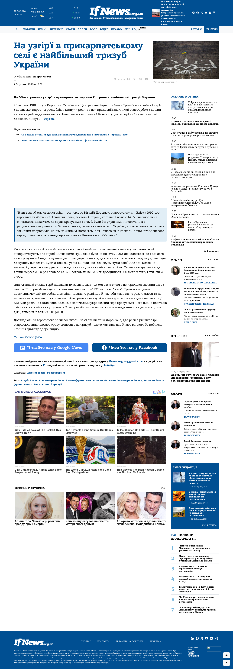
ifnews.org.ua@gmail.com (126, 361)
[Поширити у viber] (140, 79)
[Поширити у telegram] (146, 79)
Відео (104, 29)
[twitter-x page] (202, 13)
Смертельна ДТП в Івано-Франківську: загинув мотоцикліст (193, 568)
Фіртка (48, 119)
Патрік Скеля (42, 76)
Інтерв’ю (56, 29)
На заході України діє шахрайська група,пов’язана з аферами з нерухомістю (74, 134)
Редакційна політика (129, 641)
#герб (25, 380)
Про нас (86, 641)
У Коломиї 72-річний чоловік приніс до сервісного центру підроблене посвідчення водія (193, 175)
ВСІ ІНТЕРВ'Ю (211, 335)
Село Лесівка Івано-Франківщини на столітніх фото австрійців (63, 140)
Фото (93, 29)
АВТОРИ (196, 29)
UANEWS (212, 29)
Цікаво (116, 29)
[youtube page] (206, 13)
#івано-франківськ (52, 380)
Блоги (82, 29)
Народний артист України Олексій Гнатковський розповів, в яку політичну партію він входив (195, 377)
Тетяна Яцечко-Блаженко (200, 283)
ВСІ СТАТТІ (213, 259)
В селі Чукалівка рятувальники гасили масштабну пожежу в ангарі (200, 226)
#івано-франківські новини (84, 380)
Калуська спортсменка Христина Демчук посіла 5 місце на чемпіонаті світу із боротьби (194, 189)
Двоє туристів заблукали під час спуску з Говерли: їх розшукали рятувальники (194, 134)
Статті (70, 29)
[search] (17, 29)
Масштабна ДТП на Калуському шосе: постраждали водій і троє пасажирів (196, 589)
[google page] (193, 13)
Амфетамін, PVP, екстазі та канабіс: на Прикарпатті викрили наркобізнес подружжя (195, 242)
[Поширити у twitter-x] (134, 79)
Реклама (155, 641)
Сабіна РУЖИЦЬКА (28, 337)
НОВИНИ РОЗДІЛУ (209, 525)
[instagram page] (214, 13)
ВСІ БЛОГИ (213, 394)
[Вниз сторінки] (226, 663)
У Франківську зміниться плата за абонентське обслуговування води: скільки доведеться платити (202, 107)
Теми (41, 29)
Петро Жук (190, 322)
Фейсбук (109, 365)
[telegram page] (210, 13)
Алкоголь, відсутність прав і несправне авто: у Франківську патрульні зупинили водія (194, 147)
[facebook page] (197, 13)
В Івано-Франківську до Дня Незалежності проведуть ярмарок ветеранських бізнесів (191, 203)
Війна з (135, 29)
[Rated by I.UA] (214, 648)
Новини (29, 29)
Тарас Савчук (192, 417)
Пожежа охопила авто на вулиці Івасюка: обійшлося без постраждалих (195, 122)
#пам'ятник (42, 384)
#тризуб (56, 384)
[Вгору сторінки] (226, 655)
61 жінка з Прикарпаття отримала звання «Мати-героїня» (195, 215)
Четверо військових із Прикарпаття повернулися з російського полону (194, 548)
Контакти (103, 641)
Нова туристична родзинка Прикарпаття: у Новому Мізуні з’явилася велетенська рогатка (203, 158)
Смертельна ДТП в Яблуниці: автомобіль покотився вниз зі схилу (195, 579)
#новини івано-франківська (123, 380)
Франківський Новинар (199, 304)
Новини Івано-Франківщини (46, 372)
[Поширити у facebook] (128, 79)
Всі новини (211, 251)
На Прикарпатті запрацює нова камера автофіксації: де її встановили (196, 599)
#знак (34, 380)
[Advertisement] (90, 176)
